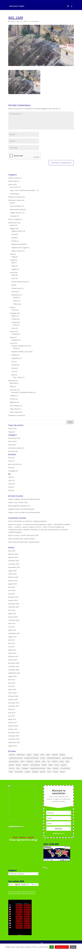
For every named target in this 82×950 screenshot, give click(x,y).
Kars (49, 761)
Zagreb (13, 269)
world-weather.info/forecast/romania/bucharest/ (21, 892)
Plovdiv (13, 241)
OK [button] (52, 947)
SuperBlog (13, 194)
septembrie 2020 (14, 673)
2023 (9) (11, 487)
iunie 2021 (11, 643)
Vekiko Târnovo (16, 251)
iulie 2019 (11, 709)
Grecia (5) (11, 458)
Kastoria (14, 291)
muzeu (57, 765)
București (13, 390)
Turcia (12, 343)
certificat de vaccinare (15, 758)
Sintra (15, 325)
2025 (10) (11, 480)
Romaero (56, 768)
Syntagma (35, 772)
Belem (48, 755)
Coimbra (14, 319)
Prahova (13, 399)
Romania (11, 381)
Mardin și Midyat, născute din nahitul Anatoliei (24, 499)
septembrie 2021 (14, 633)
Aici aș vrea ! (14, 187)
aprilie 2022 (12, 630)
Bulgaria (12, 228)
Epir (12, 285)
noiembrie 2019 (13, 706)
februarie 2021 (13, 656)
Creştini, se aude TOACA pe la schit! (26, 535)
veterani (62, 772)
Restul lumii (12, 223)
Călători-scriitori (13, 178)
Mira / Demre (17, 377)
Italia (11, 307)
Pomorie (11, 768)
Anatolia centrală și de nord (20, 352)
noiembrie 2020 (13, 666)
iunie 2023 (11, 610)
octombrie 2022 (13, 620)
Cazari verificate (15, 206)
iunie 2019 (11, 713)
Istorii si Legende (14, 219)
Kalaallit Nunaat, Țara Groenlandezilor (21, 509)
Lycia (13, 371)
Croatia (12, 260)
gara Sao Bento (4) (14, 464)
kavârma (55, 761)
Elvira (13, 21)
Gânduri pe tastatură (15, 197)
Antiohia (14, 355)
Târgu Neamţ (14, 409)
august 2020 (12, 676)
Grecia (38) (12, 445)
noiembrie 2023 (13, 607)
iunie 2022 (11, 623)
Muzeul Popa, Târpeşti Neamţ (24, 539)
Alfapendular (21, 755)
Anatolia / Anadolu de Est (20, 346)
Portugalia (13, 313)
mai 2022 (11, 627)
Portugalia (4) (13, 471)
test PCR (42, 772)
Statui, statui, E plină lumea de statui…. (23, 190)
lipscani (18, 765)
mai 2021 (11, 647)
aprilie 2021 (12, 650)
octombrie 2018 (13, 739)
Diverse (10, 184)
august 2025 (12, 571)
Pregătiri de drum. (16, 213)
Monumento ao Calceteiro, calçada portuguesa (30, 521)
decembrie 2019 (13, 703)
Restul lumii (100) (14, 438)
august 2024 (12, 584)
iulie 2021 (11, 640)
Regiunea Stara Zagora (19, 248)
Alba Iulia (13, 383)
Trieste (13, 310)
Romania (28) (13, 451)
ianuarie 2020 (13, 699)
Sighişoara (13, 402)
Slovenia (13, 332)
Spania (12, 337)
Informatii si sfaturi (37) (16, 448)
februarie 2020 (13, 696)
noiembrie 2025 (13, 561)
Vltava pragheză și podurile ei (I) (19, 506)
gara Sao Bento (13, 761)
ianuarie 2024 (13, 600)
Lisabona (14, 322)
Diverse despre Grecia (19, 282)
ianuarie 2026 (13, 557)
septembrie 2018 (14, 742)
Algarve (14, 316)
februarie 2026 (13, 554)
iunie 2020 (11, 683)
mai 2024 (11, 594)
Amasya (36, 755)
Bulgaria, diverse (17, 231)
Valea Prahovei (15, 412)
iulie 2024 (11, 587)
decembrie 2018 (13, 732)
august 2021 (12, 637)
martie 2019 (12, 723)
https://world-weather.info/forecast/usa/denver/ (22, 894)
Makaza (44, 765)
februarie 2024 (13, 597)
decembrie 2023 (13, 604)
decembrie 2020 (13, 663)
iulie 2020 (11, 680)
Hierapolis (30, 761)
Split (12, 263)
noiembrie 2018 (13, 736)
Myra (13, 375)
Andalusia (14, 340)
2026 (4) (11, 477)
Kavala (15, 297)
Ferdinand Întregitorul (53, 758)
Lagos (67, 761)
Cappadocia (15, 358)
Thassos (16, 304)
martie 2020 (12, 693)
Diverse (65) (12, 441)
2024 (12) (11, 484)
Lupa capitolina (35, 765)
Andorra (12, 225)
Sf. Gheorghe (19, 772)
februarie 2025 (13, 577)
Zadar (13, 266)
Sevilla (11, 772)
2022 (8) (11, 490)
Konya (13, 368)
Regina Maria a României (37, 768)
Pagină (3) (11, 432)
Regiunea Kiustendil (18, 244)
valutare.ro (35, 884)
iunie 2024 (11, 590)
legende (11, 765)
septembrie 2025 (14, 567)
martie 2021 (12, 653)
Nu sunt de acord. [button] (61, 947)
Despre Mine (12, 181)
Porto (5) (11, 461)
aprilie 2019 (12, 719)
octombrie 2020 (13, 670)
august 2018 (12, 746)
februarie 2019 (13, 726)
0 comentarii (34, 21)
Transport (13, 216)
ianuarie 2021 (13, 660)
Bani (11, 203)
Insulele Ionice (16, 288)
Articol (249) (12, 428)
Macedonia (15, 295)
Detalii (73, 947)
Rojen (49, 768)
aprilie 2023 (12, 614)
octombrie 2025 (13, 564)
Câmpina (13, 396)
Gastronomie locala (16, 209)
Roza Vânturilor (65, 768)
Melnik (13, 238)
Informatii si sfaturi (14, 200)
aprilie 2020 (12, 689)
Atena (13, 275)
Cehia (12, 254)
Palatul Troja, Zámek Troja (17, 502)
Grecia (12, 273)
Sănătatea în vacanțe (15, 415)
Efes (12, 362)
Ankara (15, 348)
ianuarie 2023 (13, 617)
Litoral (13, 234)
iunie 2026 (11, 551)
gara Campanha (67, 758)
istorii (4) (11, 468)
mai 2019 (11, 716)
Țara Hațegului (15, 406)
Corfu (13, 278)
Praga (13, 257)
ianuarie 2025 (13, 580)
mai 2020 (11, 686)
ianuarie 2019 (13, 729)
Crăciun (42, 758)
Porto (13, 328)
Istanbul (14, 365)
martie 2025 (12, 574)
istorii (43, 761)
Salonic (15, 301)
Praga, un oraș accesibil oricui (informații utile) (24, 512)
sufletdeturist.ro (15, 826)
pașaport (64, 765)
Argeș (12, 386)
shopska (27, 772)
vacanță (55, 772)
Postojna (14, 334)
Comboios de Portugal (31, 758)
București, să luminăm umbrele (22, 392)
